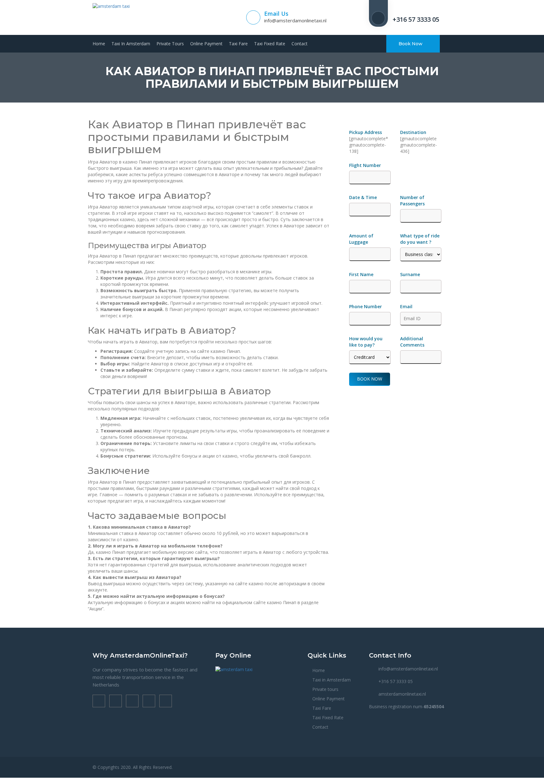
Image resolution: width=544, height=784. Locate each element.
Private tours (170, 44)
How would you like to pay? (365, 342)
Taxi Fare (238, 44)
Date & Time (363, 197)
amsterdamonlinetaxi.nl (402, 694)
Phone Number (365, 306)
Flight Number (365, 165)
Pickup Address (366, 132)
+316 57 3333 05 (416, 19)
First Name (361, 274)
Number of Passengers (412, 200)
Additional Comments (412, 342)
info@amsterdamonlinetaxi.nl (295, 20)
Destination (413, 132)
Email (406, 306)
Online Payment (206, 44)
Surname (410, 274)
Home (99, 44)
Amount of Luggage (361, 239)
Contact (300, 44)
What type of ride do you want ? (419, 239)
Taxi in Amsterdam (130, 44)
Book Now (411, 44)
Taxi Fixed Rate (269, 44)
